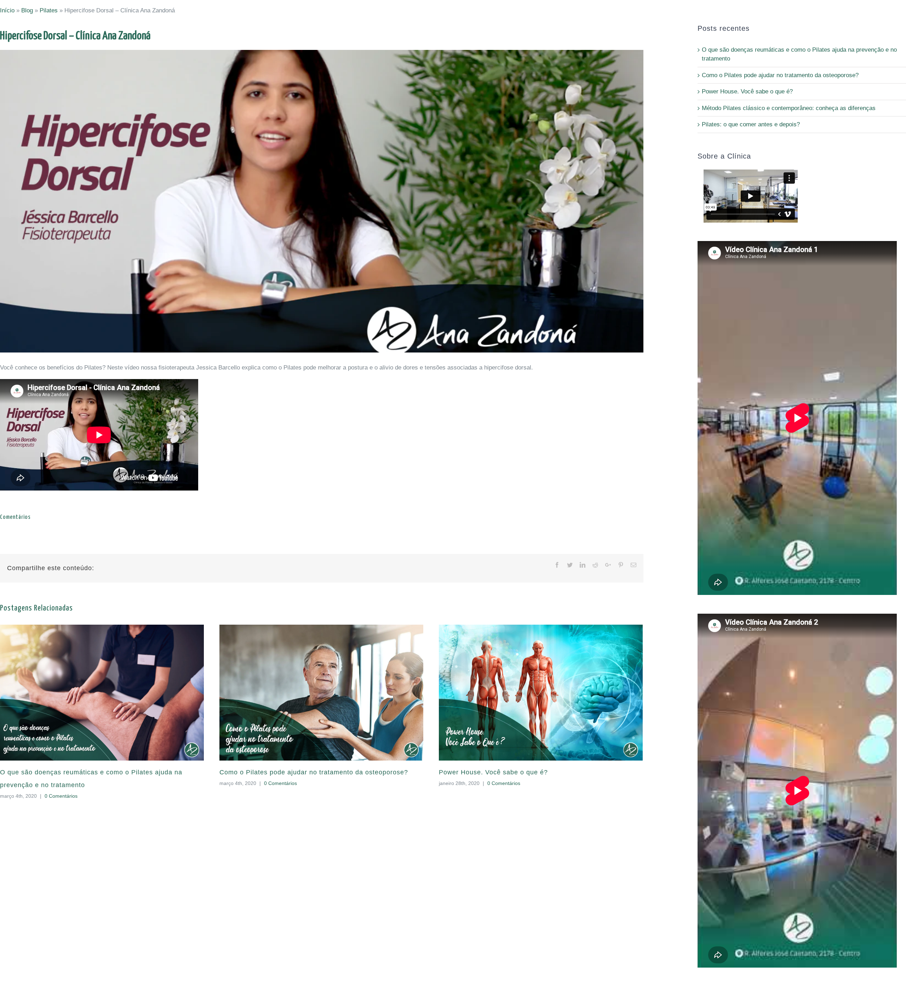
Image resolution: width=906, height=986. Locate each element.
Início (7, 10)
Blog (27, 10)
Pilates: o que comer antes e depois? (751, 124)
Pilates (49, 10)
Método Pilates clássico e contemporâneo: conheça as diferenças (789, 108)
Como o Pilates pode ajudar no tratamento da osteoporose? (313, 772)
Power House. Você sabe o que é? (493, 772)
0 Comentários (61, 796)
